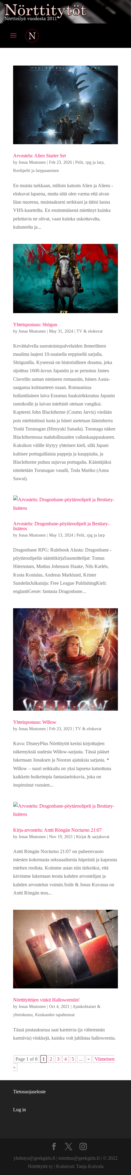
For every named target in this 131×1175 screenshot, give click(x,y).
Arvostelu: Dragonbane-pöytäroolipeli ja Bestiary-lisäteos (61, 526)
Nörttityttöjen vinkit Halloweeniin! (46, 999)
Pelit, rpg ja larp (89, 162)
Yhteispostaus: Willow (34, 722)
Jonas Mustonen (32, 162)
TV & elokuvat (89, 331)
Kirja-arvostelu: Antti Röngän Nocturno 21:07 (57, 830)
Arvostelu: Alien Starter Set (39, 155)
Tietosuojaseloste (29, 1091)
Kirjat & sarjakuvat (92, 836)
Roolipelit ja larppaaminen (36, 170)
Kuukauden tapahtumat (55, 1014)
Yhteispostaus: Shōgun (35, 324)
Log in (19, 1109)
